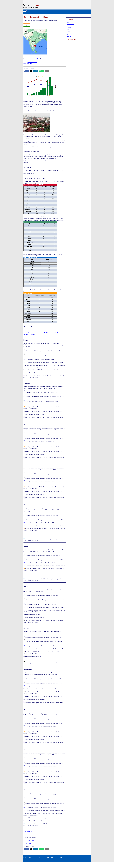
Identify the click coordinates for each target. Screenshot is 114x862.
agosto (51, 332)
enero (25, 332)
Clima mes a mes (27, 63)
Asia (34, 59)
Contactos (41, 858)
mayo (40, 332)
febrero (29, 332)
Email (47, 70)
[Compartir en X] (31, 71)
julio (47, 332)
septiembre (56, 332)
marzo (33, 332)
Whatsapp (41, 70)
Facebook (26, 70)
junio (44, 332)
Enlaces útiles (50, 858)
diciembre (32, 334)
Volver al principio (27, 831)
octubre (62, 332)
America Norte (70, 24)
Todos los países (29, 843)
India (37, 59)
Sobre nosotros (32, 858)
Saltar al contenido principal (29, 1)
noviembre (25, 334)
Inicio (30, 59)
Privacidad (59, 858)
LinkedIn (35, 70)
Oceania (69, 36)
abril (37, 332)
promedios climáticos (32, 62)
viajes (31, 4)
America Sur (70, 26)
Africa (68, 22)
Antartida (69, 27)
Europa (68, 33)
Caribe (68, 31)
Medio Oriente (70, 34)
